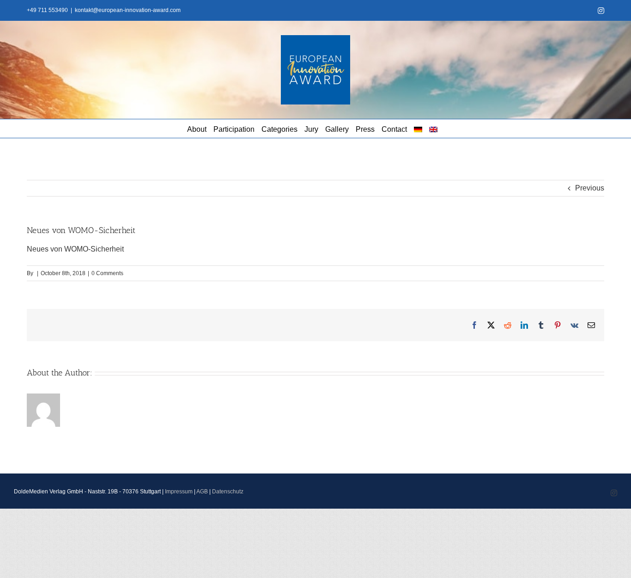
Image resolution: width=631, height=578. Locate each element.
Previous (589, 188)
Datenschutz (227, 491)
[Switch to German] (418, 128)
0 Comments (107, 273)
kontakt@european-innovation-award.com (128, 10)
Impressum (179, 491)
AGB (202, 491)
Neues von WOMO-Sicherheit (75, 249)
